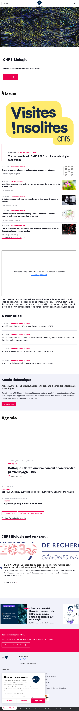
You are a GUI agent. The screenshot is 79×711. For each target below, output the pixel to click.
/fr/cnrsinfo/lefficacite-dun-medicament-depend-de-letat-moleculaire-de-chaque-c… (39, 215)
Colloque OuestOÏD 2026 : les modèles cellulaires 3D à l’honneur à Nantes (39, 489)
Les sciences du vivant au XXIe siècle (54, 688)
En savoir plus (39, 324)
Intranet (44, 685)
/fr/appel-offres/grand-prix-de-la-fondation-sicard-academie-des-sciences (39, 362)
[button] (9, 708)
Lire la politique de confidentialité (14, 694)
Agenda (44, 673)
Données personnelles (51, 709)
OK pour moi (38, 700)
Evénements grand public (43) (31, 513)
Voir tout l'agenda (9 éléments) (14, 518)
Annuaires (45, 682)
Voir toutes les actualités (11, 237)
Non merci (9, 700)
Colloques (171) (9, 513)
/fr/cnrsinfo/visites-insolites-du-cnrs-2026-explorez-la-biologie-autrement (39, 129)
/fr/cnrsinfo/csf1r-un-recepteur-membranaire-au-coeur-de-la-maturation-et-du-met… (39, 230)
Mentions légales (38, 709)
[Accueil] (39, 4)
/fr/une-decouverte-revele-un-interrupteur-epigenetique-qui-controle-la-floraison (39, 185)
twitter (20, 659)
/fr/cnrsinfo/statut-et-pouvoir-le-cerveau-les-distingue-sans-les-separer (39, 172)
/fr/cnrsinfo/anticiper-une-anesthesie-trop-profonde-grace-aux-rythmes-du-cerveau (39, 200)
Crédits (28, 709)
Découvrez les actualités (14, 645)
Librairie (44, 679)
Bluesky (24, 659)
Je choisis (23, 700)
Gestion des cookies (66, 709)
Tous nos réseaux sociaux (27, 663)
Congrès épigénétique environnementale (39, 501)
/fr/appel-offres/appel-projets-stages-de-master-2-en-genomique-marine (39, 350)
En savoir (9, 77)
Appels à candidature (49, 676)
